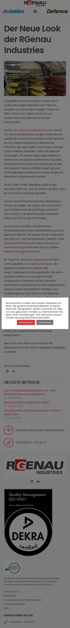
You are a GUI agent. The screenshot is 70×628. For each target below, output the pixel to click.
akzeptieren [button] (44, 322)
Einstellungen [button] (26, 322)
